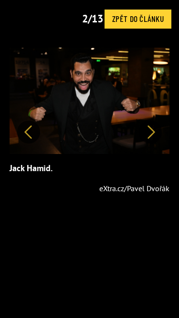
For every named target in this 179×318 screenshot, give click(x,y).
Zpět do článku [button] (138, 18)
